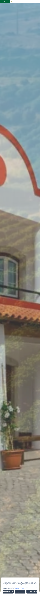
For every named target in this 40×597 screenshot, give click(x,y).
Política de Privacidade (19, 588)
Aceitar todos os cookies (32, 591)
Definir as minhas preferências (20, 591)
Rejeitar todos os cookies (8, 591)
